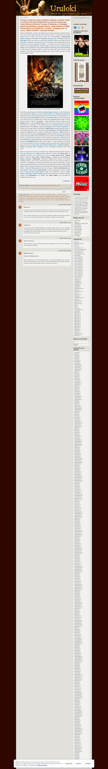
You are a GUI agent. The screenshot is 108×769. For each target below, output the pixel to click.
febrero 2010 (76, 635)
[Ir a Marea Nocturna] (81, 160)
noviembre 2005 (77, 712)
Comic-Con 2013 (77, 267)
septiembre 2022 (77, 409)
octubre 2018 (76, 478)
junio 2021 (76, 430)
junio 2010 (76, 629)
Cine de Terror (57, 185)
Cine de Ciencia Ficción (42, 185)
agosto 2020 (76, 445)
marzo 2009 (76, 651)
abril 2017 (76, 506)
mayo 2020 (76, 450)
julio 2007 (76, 682)
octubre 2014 (76, 551)
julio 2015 (76, 537)
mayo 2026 (76, 357)
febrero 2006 (76, 707)
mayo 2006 (76, 703)
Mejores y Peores (77, 303)
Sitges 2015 (76, 320)
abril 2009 (76, 650)
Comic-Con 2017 (77, 273)
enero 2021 (76, 438)
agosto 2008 (76, 662)
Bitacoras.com (27, 253)
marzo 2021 (76, 435)
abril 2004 (76, 740)
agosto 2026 (76, 352)
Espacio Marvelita (77, 227)
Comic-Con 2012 (77, 266)
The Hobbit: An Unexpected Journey (42, 38)
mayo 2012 (76, 594)
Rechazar (78, 763)
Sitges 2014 (76, 318)
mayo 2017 (76, 504)
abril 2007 (76, 686)
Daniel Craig (35, 145)
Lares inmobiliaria (77, 230)
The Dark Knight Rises (35, 117)
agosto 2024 (76, 385)
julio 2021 (76, 429)
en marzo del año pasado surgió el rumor (36, 171)
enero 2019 (76, 474)
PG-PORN (76, 311)
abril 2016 (76, 524)
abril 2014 (76, 560)
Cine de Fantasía (50, 185)
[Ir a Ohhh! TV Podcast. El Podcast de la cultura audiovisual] (81, 114)
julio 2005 (76, 718)
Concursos (76, 279)
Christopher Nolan (52, 117)
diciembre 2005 (77, 710)
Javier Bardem (44, 145)
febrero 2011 (76, 617)
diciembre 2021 (77, 421)
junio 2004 (76, 737)
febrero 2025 (76, 379)
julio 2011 (76, 609)
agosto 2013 (76, 572)
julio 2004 (76, 736)
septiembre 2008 (77, 660)
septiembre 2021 (77, 426)
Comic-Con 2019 (77, 276)
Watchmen (76, 335)
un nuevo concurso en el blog (36, 44)
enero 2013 (76, 582)
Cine (75, 246)
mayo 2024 (76, 388)
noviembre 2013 (77, 567)
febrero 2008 (76, 671)
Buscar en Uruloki (80, 339)
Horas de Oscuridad (78, 229)
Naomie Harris (32, 132)
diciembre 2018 (77, 475)
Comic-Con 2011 (77, 264)
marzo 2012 (76, 597)
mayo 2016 (76, 522)
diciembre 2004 (77, 728)
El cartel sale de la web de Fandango (60, 47)
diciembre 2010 (77, 620)
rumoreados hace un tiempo (34, 146)
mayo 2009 (76, 648)
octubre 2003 (76, 749)
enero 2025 (76, 381)
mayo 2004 (76, 739)
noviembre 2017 (77, 495)
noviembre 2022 (77, 408)
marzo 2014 (76, 561)
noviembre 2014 (77, 549)
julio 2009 (76, 645)
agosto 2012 (76, 590)
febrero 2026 (76, 361)
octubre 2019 (76, 460)
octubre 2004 (76, 731)
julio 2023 (76, 400)
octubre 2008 (76, 659)
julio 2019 (76, 465)
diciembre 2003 (77, 746)
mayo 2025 (76, 375)
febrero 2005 (76, 725)
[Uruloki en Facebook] (75, 28)
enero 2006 (76, 709)
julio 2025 (76, 372)
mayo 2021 (76, 432)
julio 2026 (76, 354)
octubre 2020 (76, 442)
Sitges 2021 (76, 329)
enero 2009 (76, 654)
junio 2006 (76, 701)
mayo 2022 (76, 414)
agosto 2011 (76, 608)
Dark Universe (77, 284)
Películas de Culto (77, 233)
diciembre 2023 (77, 396)
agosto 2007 (76, 680)
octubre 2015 (76, 533)
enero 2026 (76, 363)
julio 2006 (76, 700)
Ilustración (76, 296)
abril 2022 (76, 415)
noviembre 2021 (77, 423)
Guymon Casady (37, 173)
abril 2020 (76, 451)
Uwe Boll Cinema (77, 333)
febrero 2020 (76, 454)
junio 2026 (76, 355)
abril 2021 (76, 433)
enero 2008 (76, 672)
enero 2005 (76, 727)
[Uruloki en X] (78, 28)
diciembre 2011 (77, 602)
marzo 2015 (76, 543)
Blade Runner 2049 (78, 243)
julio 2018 (76, 483)
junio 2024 (76, 387)
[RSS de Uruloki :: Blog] (82, 28)
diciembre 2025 (77, 364)
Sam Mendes (60, 135)
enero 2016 (76, 528)
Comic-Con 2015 (77, 270)
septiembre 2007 (77, 679)
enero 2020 (76, 456)
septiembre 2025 (77, 369)
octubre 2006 (76, 695)
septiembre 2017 (77, 498)
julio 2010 (76, 627)
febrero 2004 (76, 743)
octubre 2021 (76, 424)
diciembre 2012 (77, 584)
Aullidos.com (76, 222)
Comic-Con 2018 (77, 275)
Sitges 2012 (76, 315)
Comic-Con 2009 (77, 261)
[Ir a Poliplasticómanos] (81, 190)
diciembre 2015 (77, 530)
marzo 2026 (76, 360)
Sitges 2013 (76, 317)
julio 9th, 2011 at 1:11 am (65, 222)
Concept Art (76, 278)
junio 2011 (76, 611)
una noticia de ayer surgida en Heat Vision (36, 153)
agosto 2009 (76, 644)
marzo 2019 (76, 471)
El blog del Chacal (77, 226)
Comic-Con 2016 (77, 272)
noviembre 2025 (77, 366)
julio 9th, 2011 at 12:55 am (65, 204)
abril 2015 (76, 542)
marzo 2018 (76, 489)
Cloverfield (76, 255)
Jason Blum (28, 173)
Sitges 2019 (76, 326)
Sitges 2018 (76, 324)
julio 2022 (76, 412)
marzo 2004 (76, 742)
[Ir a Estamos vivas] (81, 145)
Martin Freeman (25, 38)
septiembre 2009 (77, 642)
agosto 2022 (76, 411)
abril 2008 (76, 668)
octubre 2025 (76, 367)
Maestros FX (76, 302)
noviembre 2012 (77, 585)
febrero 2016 (76, 527)
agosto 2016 (76, 518)
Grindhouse (76, 294)
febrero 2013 (76, 581)
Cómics (75, 244)
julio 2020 (76, 447)
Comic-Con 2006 (77, 257)
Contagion (48, 126)
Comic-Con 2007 (77, 258)
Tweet (64, 191)
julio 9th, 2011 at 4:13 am (65, 238)
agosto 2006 (76, 698)
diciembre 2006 (77, 692)
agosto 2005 (76, 716)
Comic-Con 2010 (77, 263)
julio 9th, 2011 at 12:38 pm (65, 250)
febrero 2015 (76, 545)
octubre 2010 (76, 623)
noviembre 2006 (77, 694)
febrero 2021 (76, 436)
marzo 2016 (76, 525)
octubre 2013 (76, 569)
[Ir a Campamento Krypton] (81, 130)
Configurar (88, 763)
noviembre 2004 (77, 730)
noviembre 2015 (77, 531)
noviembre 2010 (77, 621)
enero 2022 (76, 420)
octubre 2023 (76, 397)
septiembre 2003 (77, 751)
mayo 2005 (76, 721)
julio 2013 (76, 573)
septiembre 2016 (77, 516)
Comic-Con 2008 (77, 260)
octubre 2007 (76, 677)
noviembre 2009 (77, 639)
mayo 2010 (76, 630)
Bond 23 (62, 132)
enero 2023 (76, 405)
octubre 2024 (76, 384)
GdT (75, 293)
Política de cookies (42, 765)
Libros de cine (77, 300)
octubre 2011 (76, 605)
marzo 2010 (76, 633)
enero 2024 (76, 394)
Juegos (75, 299)
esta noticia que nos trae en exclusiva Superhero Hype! (42, 112)
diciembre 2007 (77, 674)
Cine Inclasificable (77, 254)
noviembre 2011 (77, 603)
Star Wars (76, 330)
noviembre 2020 (77, 441)
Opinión (75, 308)
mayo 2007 (76, 685)
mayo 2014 (76, 558)
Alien (75, 241)
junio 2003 (76, 755)
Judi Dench (61, 145)
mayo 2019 (76, 468)
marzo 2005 (76, 724)
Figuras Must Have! (78, 288)
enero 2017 (76, 510)
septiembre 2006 (77, 697)
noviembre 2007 (77, 676)
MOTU (75, 305)
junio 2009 (76, 647)
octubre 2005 (76, 713)
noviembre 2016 (77, 513)
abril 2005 (76, 722)
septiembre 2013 (77, 570)
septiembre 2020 (77, 444)
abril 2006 (76, 704)
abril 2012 (76, 596)
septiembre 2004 (77, 733)
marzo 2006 (76, 706)
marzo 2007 (76, 688)
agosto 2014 (76, 554)
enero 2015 (76, 546)
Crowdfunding (77, 281)
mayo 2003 (76, 757)
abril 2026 (76, 358)
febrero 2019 (76, 472)
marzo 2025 (76, 378)
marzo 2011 (76, 615)
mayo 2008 (76, 666)
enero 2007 (76, 691)
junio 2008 (76, 665)
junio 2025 (76, 373)
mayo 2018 (76, 486)
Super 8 (75, 332)
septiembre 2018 (77, 480)
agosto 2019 (76, 463)
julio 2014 (76, 555)
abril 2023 (76, 403)
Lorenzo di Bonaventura (32, 168)
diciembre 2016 (77, 512)
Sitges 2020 (76, 327)
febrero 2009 (76, 653)
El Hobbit (76, 285)
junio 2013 (76, 575)
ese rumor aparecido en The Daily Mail (54, 130)
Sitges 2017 (76, 323)
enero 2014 (76, 564)
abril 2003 (76, 758)
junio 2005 (76, 719)
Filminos (76, 290)
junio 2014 (76, 557)
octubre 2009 (76, 641)
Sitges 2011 (76, 314)
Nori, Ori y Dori (53, 40)
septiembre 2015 (77, 534)
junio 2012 (76, 593)
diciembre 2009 (77, 638)
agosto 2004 (76, 734)
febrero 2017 (76, 509)
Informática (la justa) (78, 297)
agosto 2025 (76, 370)
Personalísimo (77, 309)
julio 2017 (76, 501)
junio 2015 (76, 539)
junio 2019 (76, 466)
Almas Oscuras (77, 220)
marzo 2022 (76, 417)
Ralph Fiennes (53, 145)
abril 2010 (76, 632)
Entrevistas (76, 287)
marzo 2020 (76, 453)
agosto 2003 (76, 752)
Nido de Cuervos (77, 232)
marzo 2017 (76, 507)
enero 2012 (76, 600)
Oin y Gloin (23, 42)
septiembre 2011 (77, 606)
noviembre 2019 (77, 459)
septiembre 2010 (77, 624)
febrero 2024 (76, 393)
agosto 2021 (76, 427)
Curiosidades (76, 282)
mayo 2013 (76, 576)
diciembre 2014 (77, 548)
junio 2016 (76, 521)
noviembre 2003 (77, 748)
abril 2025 (76, 376)
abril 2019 (76, 469)
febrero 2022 (76, 418)
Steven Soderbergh (62, 126)
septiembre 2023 (77, 399)
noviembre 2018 (77, 477)
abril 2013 (76, 578)
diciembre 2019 (77, 457)
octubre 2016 (76, 515)
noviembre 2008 (77, 657)
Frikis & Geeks (77, 291)
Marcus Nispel (45, 47)
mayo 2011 (76, 612)
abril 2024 (76, 390)
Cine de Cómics (33, 185)
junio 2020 (76, 448)
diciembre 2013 (77, 566)
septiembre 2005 (77, 715)
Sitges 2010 (76, 312)
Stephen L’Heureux (25, 159)
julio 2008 (76, 663)
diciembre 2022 (77, 406)
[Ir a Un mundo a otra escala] (81, 93)
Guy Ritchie (34, 126)
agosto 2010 (76, 626)
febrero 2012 (76, 599)
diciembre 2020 (77, 439)
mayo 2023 (76, 402)
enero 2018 (76, 492)
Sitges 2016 (76, 321)
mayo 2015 (76, 540)
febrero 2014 (76, 563)
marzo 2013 (76, 579)
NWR (75, 306)
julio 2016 (76, 519)
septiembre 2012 (77, 588)
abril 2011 (76, 614)
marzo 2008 (76, 669)
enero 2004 (76, 745)
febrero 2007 (76, 689)
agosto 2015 (76, 536)
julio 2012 (76, 591)
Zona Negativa (77, 235)
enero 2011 (76, 618)
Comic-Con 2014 (77, 269)
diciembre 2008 (77, 656)
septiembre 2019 (77, 462)
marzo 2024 (76, 391)
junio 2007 (76, 683)
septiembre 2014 (77, 552)
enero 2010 (76, 636)
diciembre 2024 (77, 382)
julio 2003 (76, 754)
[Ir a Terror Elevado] (81, 175)
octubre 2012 (76, 587)
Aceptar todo (68, 763)
